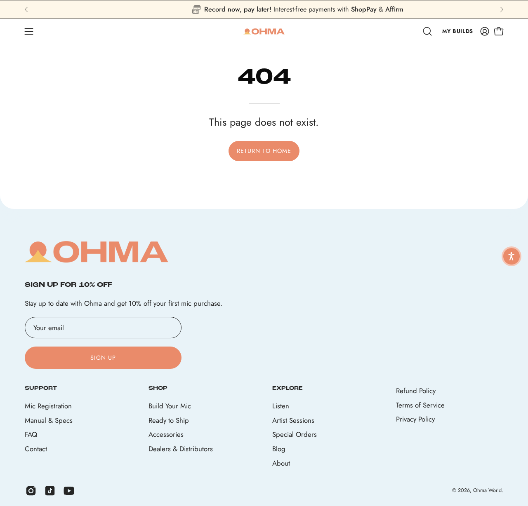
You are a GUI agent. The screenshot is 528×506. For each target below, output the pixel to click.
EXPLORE (287, 388)
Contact (36, 449)
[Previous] (26, 9)
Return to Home (264, 151)
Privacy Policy (415, 419)
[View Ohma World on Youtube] (69, 491)
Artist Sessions (293, 420)
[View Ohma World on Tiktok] (50, 491)
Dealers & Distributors (180, 449)
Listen (280, 406)
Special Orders (294, 434)
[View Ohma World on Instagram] (31, 491)
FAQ (31, 434)
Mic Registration (48, 406)
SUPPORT (41, 388)
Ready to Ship (168, 420)
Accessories (166, 434)
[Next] (501, 9)
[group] (264, 9)
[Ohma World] (264, 31)
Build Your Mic (169, 406)
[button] (427, 31)
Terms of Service (420, 405)
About (281, 463)
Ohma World (487, 490)
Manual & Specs (49, 420)
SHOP (157, 388)
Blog (278, 449)
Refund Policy (416, 391)
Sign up (103, 358)
